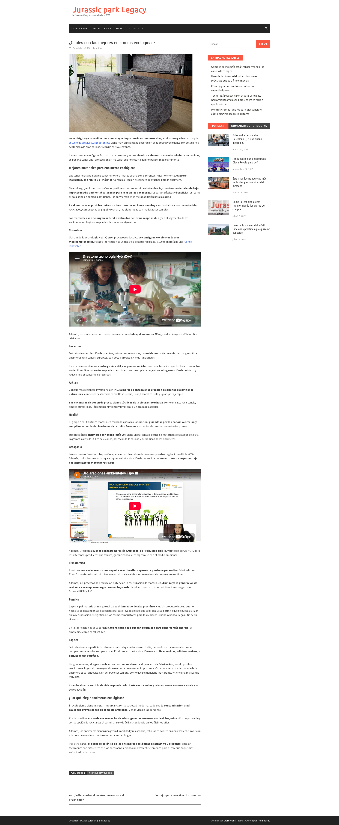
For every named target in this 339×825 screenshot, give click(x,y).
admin (99, 48)
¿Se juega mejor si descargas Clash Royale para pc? (249, 160)
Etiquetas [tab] (260, 126)
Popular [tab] (218, 126)
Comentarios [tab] (240, 126)
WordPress (230, 820)
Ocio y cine (79, 28)
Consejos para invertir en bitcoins (175, 795)
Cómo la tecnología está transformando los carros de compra (249, 205)
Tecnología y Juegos (107, 28)
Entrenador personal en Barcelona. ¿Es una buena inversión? (247, 139)
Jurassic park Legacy (109, 9)
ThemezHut (264, 820)
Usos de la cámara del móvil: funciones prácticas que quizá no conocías (251, 229)
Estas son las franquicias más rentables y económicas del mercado (249, 182)
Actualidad (136, 28)
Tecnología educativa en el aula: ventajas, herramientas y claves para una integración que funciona (237, 100)
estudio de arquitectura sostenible (89, 142)
